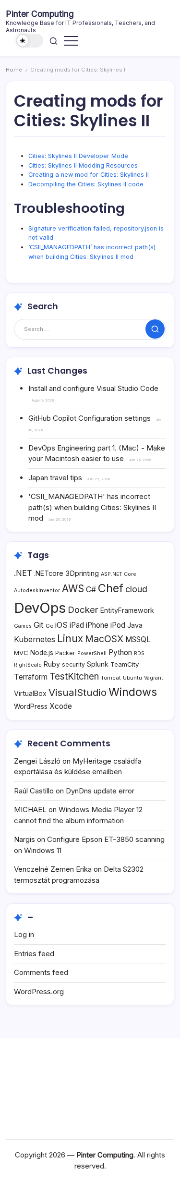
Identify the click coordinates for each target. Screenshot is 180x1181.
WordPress (31, 706)
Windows (132, 692)
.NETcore (48, 573)
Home (14, 69)
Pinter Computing (40, 14)
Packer (65, 653)
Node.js (41, 653)
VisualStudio (77, 692)
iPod (117, 625)
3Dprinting (82, 573)
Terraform (31, 677)
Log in (24, 934)
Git (39, 625)
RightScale (28, 665)
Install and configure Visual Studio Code (93, 388)
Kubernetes (34, 639)
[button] (30, 41)
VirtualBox (30, 693)
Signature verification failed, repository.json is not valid (96, 233)
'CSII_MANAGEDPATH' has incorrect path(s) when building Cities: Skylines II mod (92, 507)
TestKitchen (74, 676)
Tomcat (111, 677)
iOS (61, 625)
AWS (73, 589)
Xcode (60, 706)
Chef (110, 588)
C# (91, 589)
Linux (70, 639)
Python (120, 652)
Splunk (97, 664)
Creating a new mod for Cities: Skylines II (88, 174)
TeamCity (124, 664)
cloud (136, 589)
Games (23, 626)
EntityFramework (127, 610)
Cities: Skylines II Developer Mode (78, 155)
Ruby (52, 664)
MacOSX (104, 639)
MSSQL (138, 639)
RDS (139, 653)
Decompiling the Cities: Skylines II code (86, 184)
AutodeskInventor (37, 590)
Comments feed (41, 972)
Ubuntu (132, 677)
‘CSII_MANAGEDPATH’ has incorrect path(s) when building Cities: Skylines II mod (92, 252)
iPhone (97, 625)
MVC (21, 653)
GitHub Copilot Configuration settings (89, 418)
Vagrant (153, 678)
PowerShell (92, 653)
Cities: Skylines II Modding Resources (83, 165)
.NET (23, 573)
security (73, 664)
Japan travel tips (55, 477)
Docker (83, 609)
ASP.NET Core (118, 574)
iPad (77, 625)
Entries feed (34, 953)
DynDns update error (100, 790)
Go (49, 625)
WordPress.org (39, 991)
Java (135, 625)
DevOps (40, 607)
